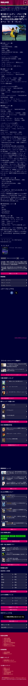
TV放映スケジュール (8, 671)
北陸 (16, 582)
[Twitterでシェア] (16, 292)
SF (1, 600)
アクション (3, 598)
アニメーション (18, 598)
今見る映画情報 (7, 672)
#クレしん (12, 536)
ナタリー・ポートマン (6, 280)
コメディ (3, 603)
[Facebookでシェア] (11, 292)
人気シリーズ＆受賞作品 (9, 642)
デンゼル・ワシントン (6, 285)
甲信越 (2, 582)
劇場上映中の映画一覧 (13, 421)
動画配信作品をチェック (13, 445)
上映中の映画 (7, 638)
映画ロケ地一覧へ (13, 609)
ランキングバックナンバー (10, 661)
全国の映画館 (7, 652)
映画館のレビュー (8, 653)
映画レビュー (14, 529)
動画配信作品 (7, 669)
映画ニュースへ (13, 488)
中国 (2, 585)
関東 (16, 574)
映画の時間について (13, 621)
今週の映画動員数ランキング (7, 398)
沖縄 (16, 587)
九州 (2, 587)
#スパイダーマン (4, 536)
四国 (16, 585)
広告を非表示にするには (20, 337)
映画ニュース (10, 7)
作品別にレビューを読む (9, 645)
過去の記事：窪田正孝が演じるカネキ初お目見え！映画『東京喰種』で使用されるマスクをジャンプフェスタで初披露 (13, 268)
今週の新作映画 (7, 639)
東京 (2, 574)
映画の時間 (3, 7)
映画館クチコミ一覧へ (13, 607)
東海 (16, 577)
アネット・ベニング (5, 282)
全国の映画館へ (13, 591)
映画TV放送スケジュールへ (14, 564)
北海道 (2, 579)
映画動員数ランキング (9, 660)
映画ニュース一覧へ (13, 273)
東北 (16, 579)
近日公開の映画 (7, 641)
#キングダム (3, 538)
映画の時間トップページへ (7, 627)
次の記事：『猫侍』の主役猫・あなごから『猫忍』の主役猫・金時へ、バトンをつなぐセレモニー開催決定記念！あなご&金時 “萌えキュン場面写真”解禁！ (13, 263)
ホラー (16, 603)
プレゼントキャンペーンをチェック (13, 374)
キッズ (16, 600)
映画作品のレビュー (8, 644)
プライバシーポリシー (21, 677)
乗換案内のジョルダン (9, 677)
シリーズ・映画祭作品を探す (13, 541)
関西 (2, 577)
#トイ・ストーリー (20, 536)
